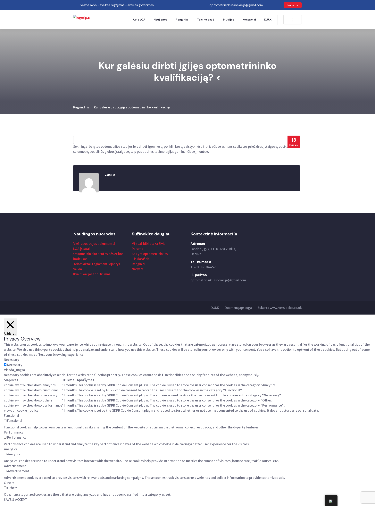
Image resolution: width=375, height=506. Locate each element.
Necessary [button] (11, 360)
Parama (137, 249)
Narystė (138, 269)
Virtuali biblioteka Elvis (148, 244)
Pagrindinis (81, 107)
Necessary (14, 365)
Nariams (293, 5)
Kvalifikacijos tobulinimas (91, 274)
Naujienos (160, 19)
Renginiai (182, 19)
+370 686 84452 (203, 267)
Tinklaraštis (140, 259)
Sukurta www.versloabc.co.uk (280, 308)
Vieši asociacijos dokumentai (94, 244)
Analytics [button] (10, 449)
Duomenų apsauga (238, 308)
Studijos (228, 19)
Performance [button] (13, 432)
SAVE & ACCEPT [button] (15, 500)
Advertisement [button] (15, 466)
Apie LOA (139, 19)
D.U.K (215, 308)
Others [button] (9, 483)
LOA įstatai (81, 249)
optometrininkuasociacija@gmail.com (218, 280)
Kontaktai (249, 19)
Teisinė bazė (205, 19)
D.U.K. (268, 19)
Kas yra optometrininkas (150, 254)
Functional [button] (11, 415)
